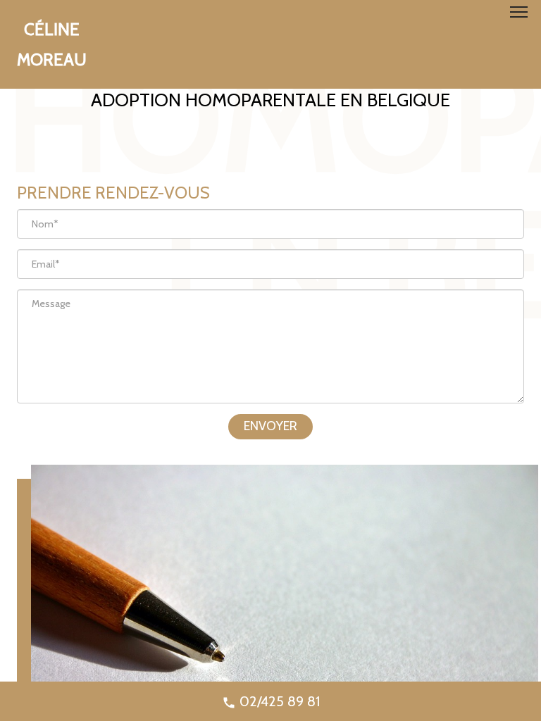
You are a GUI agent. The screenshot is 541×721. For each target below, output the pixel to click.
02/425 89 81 (278, 701)
